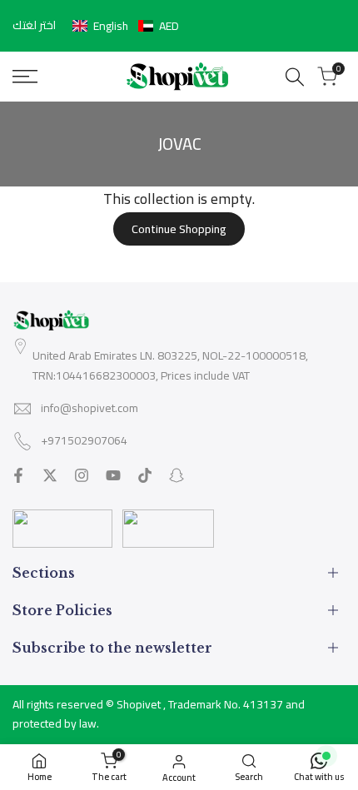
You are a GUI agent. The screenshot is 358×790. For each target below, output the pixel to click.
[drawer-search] (295, 77)
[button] (125, 25)
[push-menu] (24, 76)
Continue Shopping (179, 229)
